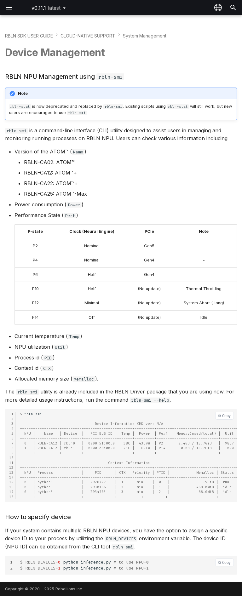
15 (11, 482)
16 (11, 487)
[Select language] (218, 7)
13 (11, 472)
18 (11, 497)
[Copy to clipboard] (224, 416)
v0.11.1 (46, 8)
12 (11, 467)
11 (11, 463)
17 (11, 492)
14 (11, 477)
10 (11, 458)
